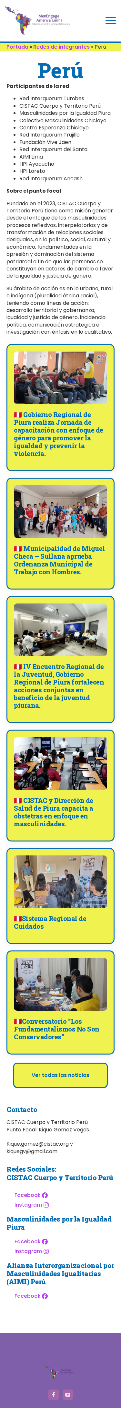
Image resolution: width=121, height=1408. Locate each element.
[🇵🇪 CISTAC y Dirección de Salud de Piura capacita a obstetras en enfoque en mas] (60, 763)
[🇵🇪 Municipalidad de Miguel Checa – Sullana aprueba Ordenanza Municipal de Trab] (60, 511)
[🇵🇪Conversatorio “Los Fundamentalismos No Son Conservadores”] (60, 984)
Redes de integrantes (61, 47)
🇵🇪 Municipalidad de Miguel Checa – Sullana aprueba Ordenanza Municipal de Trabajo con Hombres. (59, 560)
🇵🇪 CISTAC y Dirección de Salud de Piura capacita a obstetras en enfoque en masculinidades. (53, 812)
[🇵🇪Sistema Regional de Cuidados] (60, 881)
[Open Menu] (111, 21)
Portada (17, 47)
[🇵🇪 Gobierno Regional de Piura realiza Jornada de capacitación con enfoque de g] (60, 378)
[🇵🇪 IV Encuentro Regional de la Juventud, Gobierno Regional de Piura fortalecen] (60, 629)
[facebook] (53, 1395)
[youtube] (68, 1395)
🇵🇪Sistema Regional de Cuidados (50, 922)
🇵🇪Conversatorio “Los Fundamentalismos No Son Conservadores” (56, 1029)
